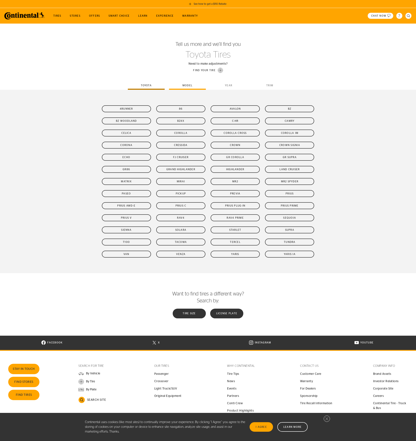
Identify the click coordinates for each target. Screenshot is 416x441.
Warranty (306, 381)
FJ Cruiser (181, 157)
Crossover (161, 381)
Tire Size (189, 313)
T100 (126, 242)
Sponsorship (309, 396)
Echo (126, 157)
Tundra (290, 242)
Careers (378, 396)
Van (126, 254)
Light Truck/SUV (165, 388)
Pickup (181, 193)
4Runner (126, 108)
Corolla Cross (235, 133)
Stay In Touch (24, 368)
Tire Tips (233, 373)
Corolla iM (290, 133)
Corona (126, 145)
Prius (290, 193)
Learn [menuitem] (142, 15)
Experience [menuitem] (165, 15)
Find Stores (23, 381)
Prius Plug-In (235, 205)
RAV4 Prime (235, 217)
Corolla (180, 133)
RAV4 (180, 217)
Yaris (235, 254)
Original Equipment (168, 396)
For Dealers (308, 388)
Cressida (180, 145)
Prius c (181, 205)
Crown (235, 145)
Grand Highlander (180, 169)
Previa (235, 193)
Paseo (126, 193)
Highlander (235, 169)
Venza (180, 254)
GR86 (126, 169)
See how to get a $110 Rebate (210, 4)
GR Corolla (235, 157)
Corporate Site (383, 388)
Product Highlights (240, 410)
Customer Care (310, 373)
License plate (226, 313)
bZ (289, 108)
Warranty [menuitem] (190, 15)
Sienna (126, 230)
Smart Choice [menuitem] (119, 15)
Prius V (126, 217)
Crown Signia (289, 145)
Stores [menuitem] (75, 15)
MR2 (235, 181)
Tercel (235, 242)
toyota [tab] (146, 85)
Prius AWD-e (126, 205)
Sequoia (289, 217)
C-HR (235, 121)
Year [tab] (228, 85)
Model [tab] (187, 85)
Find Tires (24, 394)
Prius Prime (290, 205)
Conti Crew (235, 403)
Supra (289, 230)
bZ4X (180, 121)
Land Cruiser (290, 169)
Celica (126, 133)
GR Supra (290, 157)
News (231, 381)
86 (181, 108)
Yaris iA (290, 254)
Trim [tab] (269, 85)
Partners (233, 396)
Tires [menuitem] (57, 15)
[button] (208, 70)
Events (231, 388)
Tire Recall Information (316, 403)
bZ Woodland (126, 121)
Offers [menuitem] (94, 15)
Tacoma (181, 242)
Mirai (181, 181)
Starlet (235, 230)
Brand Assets (382, 373)
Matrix (126, 181)
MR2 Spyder (290, 181)
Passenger (161, 373)
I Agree (261, 427)
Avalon (235, 108)
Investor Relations (386, 381)
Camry (289, 121)
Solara (181, 230)
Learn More (292, 427)
